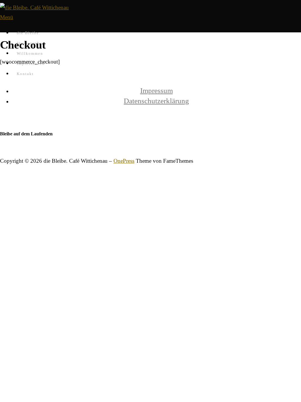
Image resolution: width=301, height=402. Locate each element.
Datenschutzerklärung (156, 101)
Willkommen (30, 53)
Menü (6, 17)
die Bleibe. (29, 33)
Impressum (156, 90)
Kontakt (25, 74)
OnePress (123, 161)
